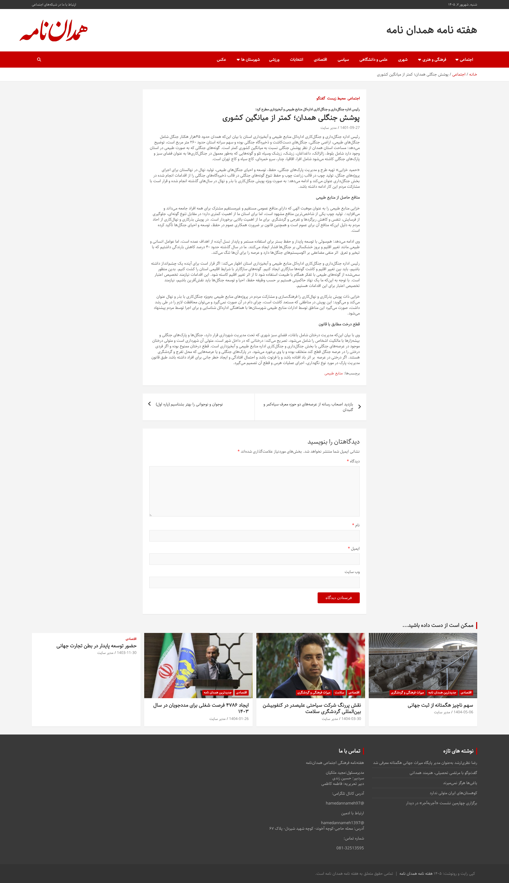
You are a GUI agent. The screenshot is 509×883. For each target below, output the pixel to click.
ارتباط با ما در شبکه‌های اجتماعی (54, 4)
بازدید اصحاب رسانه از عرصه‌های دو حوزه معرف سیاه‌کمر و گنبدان (308, 407)
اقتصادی (320, 59)
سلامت (339, 692)
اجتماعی (466, 59)
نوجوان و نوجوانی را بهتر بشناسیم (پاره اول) (189, 404)
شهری (402, 59)
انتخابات (296, 59)
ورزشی (274, 59)
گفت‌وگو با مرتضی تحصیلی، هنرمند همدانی (443, 773)
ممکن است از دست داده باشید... (437, 625)
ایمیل (354, 548)
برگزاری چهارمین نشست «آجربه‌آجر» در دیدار (441, 803)
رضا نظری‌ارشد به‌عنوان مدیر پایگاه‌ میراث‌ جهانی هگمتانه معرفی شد (425, 763)
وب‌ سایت (352, 572)
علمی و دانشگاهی (373, 59)
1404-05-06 (463, 712)
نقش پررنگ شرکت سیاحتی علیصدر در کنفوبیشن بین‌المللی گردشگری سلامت (312, 708)
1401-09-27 (350, 128)
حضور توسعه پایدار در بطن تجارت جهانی (96, 646)
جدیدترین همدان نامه (442, 692)
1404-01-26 (239, 719)
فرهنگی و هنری (434, 59)
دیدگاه (353, 461)
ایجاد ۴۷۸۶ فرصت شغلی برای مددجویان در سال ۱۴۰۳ (201, 708)
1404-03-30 (351, 719)
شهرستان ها (250, 59)
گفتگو (321, 98)
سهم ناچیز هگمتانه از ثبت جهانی (440, 705)
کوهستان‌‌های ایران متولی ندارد (453, 793)
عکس (221, 59)
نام (356, 525)
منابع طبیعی (333, 373)
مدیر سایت (329, 128)
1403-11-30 (127, 653)
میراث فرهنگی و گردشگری (407, 692)
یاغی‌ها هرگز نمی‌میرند (460, 783)
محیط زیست (336, 98)
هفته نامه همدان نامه (432, 30)
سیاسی (343, 59)
